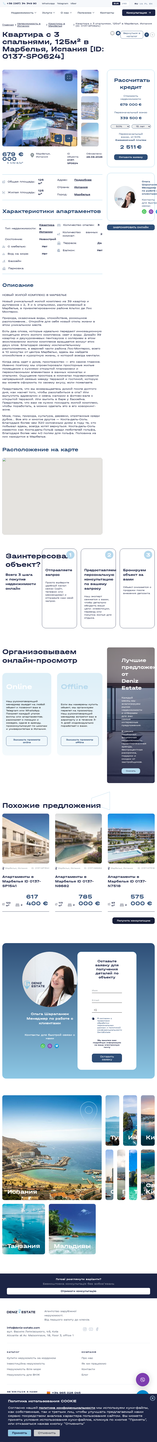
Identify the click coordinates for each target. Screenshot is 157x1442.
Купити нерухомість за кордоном (31, 1358)
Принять (19, 1433)
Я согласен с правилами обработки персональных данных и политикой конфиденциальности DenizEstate (109, 1025)
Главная (8, 25)
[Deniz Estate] (21, 1315)
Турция (114, 1137)
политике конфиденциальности (67, 1408)
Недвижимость (22, 12)
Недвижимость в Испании (29, 24)
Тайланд (136, 1191)
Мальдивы (72, 1246)
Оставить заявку (131, 157)
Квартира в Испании (46, 228)
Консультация (136, 12)
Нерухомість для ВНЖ (23, 1374)
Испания (81, 187)
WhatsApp (48, 3)
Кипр (150, 1137)
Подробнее (83, 180)
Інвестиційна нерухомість (26, 1363)
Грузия (124, 1191)
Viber (73, 3)
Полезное (85, 12)
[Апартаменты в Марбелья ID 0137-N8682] (78, 862)
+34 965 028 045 (64, 1393)
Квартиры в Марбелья (56, 24)
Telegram (62, 3)
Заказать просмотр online (26, 741)
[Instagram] (85, 1329)
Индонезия (132, 1137)
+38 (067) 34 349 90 (22, 3)
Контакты (107, 12)
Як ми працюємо (94, 1363)
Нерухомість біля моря (24, 1369)
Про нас (87, 1358)
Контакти (88, 1369)
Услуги (47, 12)
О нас (65, 12)
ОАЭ (112, 1191)
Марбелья (82, 194)
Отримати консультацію (78, 1291)
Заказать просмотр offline (79, 741)
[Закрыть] (152, 1398)
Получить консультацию (133, 920)
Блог (85, 1374)
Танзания (23, 1246)
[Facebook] (97, 1329)
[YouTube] (91, 1329)
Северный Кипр (150, 1188)
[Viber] (142, 1379)
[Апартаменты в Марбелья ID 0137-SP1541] (25, 862)
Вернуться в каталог (131, 35)
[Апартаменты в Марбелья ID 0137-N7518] (131, 862)
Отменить (47, 1433)
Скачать (131, 771)
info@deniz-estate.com (23, 1327)
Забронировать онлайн (131, 227)
